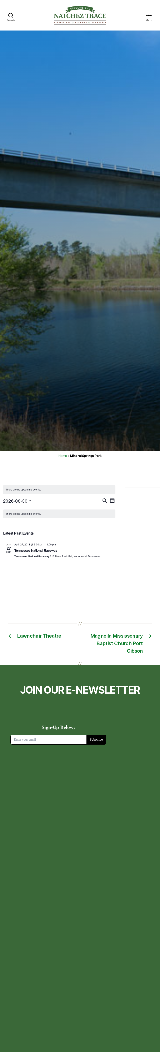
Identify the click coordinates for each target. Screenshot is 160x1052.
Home (62, 456)
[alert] (59, 489)
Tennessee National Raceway (35, 550)
